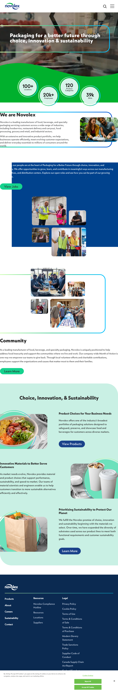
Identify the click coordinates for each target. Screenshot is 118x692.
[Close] (114, 680)
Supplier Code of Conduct (71, 655)
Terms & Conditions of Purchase (72, 629)
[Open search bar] (105, 6)
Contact (9, 624)
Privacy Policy (69, 603)
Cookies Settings (88, 675)
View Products (72, 444)
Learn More (12, 371)
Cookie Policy (69, 608)
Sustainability (11, 618)
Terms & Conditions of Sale (72, 620)
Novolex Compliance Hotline (44, 605)
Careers (9, 611)
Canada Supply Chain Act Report (73, 663)
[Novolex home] (11, 587)
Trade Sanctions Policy (70, 646)
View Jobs (11, 186)
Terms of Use (68, 613)
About (8, 605)
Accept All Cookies (88, 687)
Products (9, 598)
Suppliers (38, 622)
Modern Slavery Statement (70, 638)
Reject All (88, 681)
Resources (38, 612)
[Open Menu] (112, 6)
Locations (38, 617)
